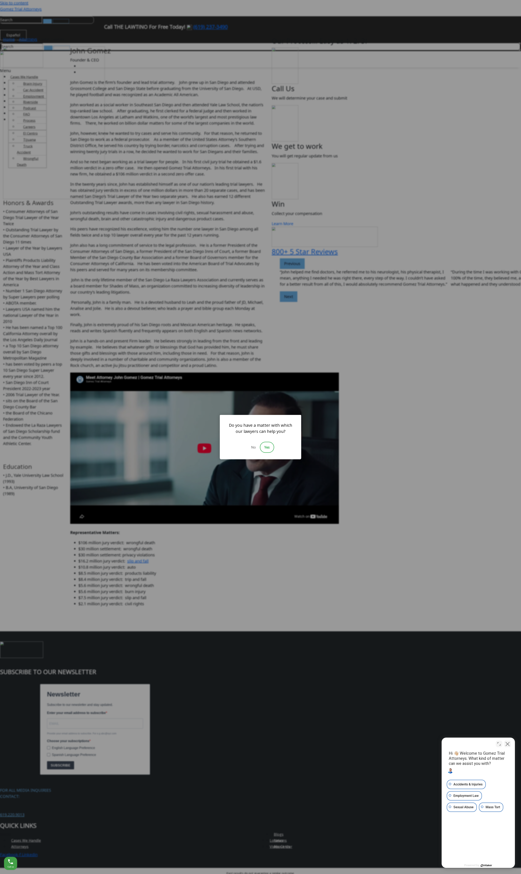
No (253, 447)
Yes (267, 447)
